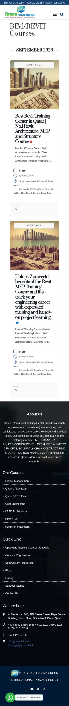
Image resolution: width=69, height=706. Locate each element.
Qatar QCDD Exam (16, 496)
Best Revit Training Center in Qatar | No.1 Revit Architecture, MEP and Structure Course (32, 129)
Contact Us (59, 3)
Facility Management (17, 526)
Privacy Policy (47, 679)
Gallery (9, 578)
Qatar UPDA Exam (16, 488)
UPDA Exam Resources (19, 562)
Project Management (17, 480)
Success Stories (35, 3)
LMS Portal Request (14, 3)
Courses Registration (17, 555)
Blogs (48, 3)
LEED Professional (16, 511)
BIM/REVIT (12, 519)
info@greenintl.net (18, 641)
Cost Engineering (15, 503)
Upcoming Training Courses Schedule (27, 547)
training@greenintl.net (20, 645)
